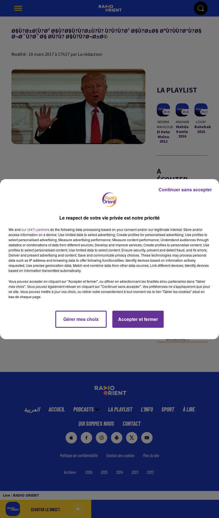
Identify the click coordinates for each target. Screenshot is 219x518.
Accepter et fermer (138, 319)
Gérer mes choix (81, 319)
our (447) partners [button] (35, 229)
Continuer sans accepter (185, 189)
